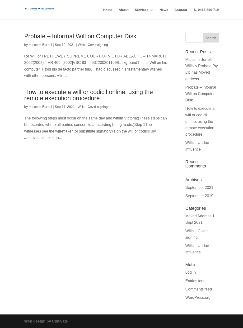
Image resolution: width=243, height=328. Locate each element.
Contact (180, 10)
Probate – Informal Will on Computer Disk (80, 36)
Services (142, 10)
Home (107, 10)
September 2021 (199, 187)
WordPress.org (197, 297)
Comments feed (198, 289)
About (124, 10)
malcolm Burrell (40, 45)
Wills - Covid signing (93, 45)
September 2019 (199, 196)
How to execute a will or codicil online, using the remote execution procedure (88, 95)
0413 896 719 (208, 10)
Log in (190, 272)
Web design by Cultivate (46, 321)
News (163, 10)
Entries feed (195, 281)
